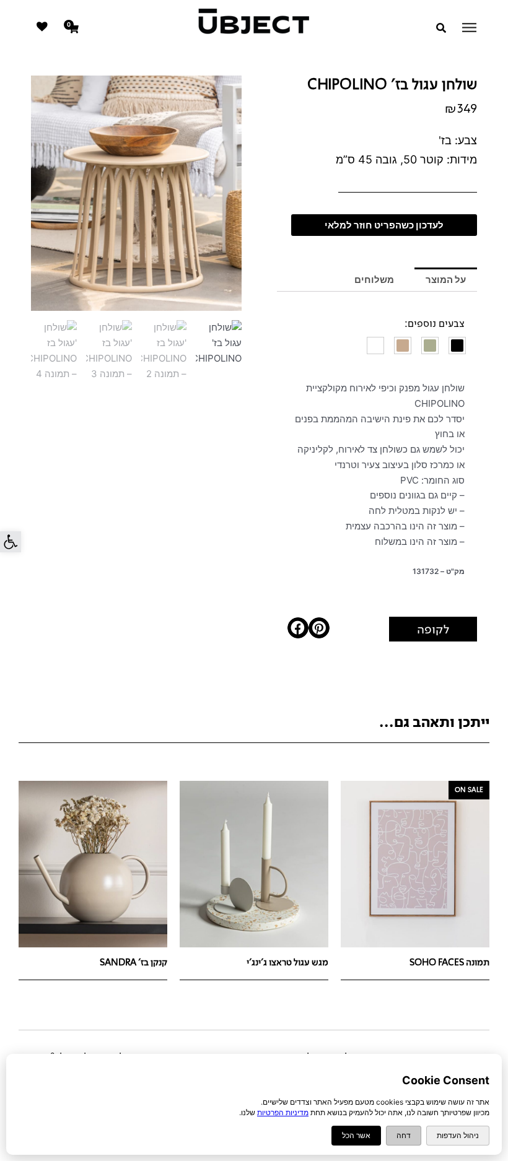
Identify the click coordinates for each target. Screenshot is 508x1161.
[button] (10, 541)
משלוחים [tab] (374, 279)
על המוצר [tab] (446, 279)
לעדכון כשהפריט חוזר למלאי (384, 225)
